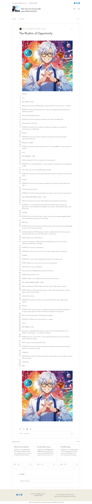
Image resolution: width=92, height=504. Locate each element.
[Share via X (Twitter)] (23, 429)
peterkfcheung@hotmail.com (19, 3)
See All (78, 441)
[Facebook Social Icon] (74, 3)
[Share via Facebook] (20, 429)
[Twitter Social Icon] (77, 3)
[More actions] (72, 29)
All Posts (14, 19)
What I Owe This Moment (21, 447)
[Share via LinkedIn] (27, 429)
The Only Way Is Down (44, 447)
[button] (78, 19)
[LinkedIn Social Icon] (79, 3)
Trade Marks (21, 19)
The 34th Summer (66, 447)
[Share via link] (30, 429)
